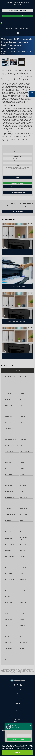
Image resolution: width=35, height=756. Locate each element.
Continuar (17, 752)
